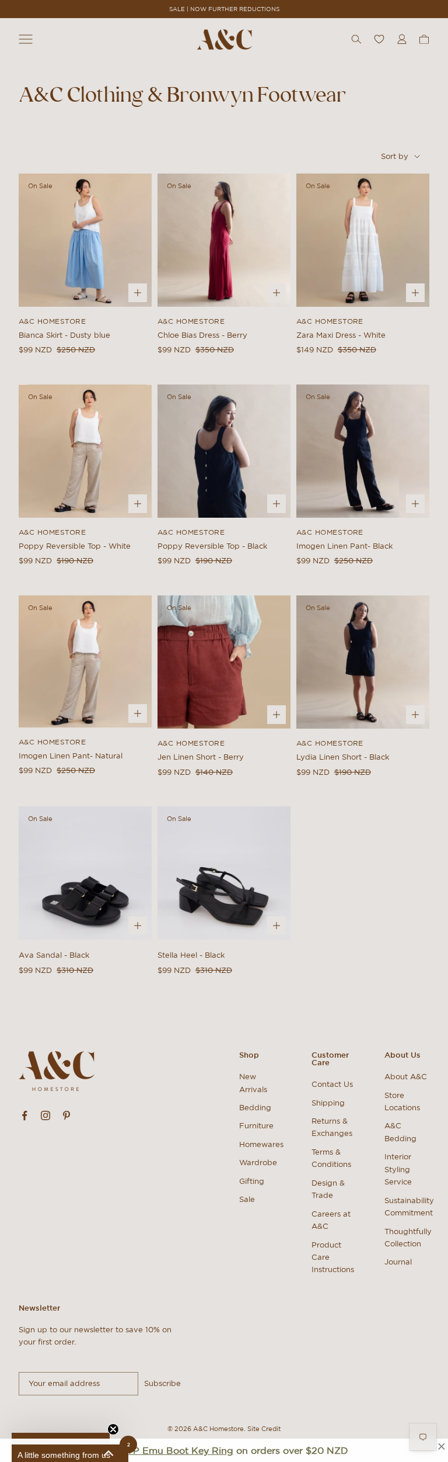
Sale (247, 1199)
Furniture (256, 1125)
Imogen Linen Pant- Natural (71, 755)
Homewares (261, 1144)
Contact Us (332, 1084)
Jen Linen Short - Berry (201, 757)
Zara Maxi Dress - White (341, 335)
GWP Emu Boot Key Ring (174, 1450)
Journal (398, 1261)
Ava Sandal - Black (54, 955)
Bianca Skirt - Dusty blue (64, 335)
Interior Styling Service (398, 1169)
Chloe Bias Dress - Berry (202, 335)
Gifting (251, 1181)
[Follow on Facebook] (24, 1115)
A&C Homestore (52, 321)
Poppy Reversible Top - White (75, 546)
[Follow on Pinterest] (66, 1115)
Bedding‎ (255, 1107)
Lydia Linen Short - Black (342, 757)
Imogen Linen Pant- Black (344, 546)
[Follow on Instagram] (45, 1115)
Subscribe (162, 1383)
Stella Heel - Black (191, 955)
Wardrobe (258, 1162)
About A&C (405, 1076)
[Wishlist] (379, 39)
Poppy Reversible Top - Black (212, 546)
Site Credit (264, 1428)
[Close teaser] (113, 1429)
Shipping (328, 1103)
